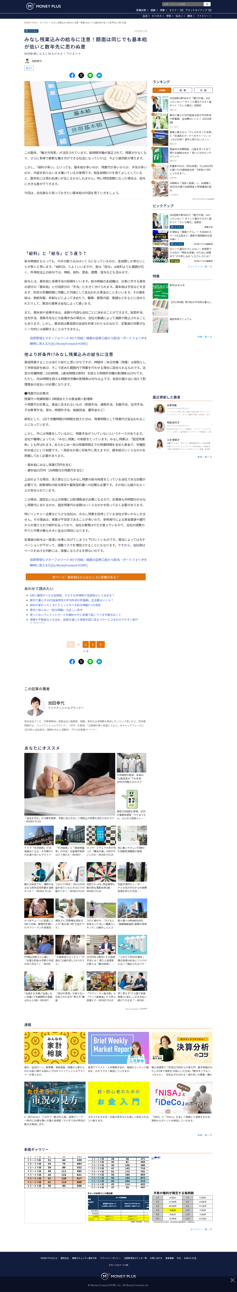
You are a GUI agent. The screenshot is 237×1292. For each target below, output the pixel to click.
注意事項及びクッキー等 (135, 1257)
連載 (153, 10)
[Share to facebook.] (72, 75)
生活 (145, 16)
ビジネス (157, 16)
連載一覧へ (204, 1134)
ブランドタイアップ (198, 10)
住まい (179, 16)
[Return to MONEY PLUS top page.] (43, 6)
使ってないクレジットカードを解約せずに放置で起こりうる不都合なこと (75, 615)
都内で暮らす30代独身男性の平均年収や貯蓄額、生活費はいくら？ (71, 600)
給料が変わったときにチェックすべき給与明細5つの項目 (65, 605)
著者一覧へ (204, 456)
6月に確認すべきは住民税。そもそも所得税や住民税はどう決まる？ (72, 595)
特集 (162, 10)
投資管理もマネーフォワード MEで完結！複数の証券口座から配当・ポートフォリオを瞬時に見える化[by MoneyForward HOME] (88, 341)
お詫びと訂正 (190, 1257)
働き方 (29, 68)
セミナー (176, 10)
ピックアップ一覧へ (199, 266)
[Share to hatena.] (99, 75)
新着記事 (141, 10)
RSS (179, 1257)
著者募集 (170, 1257)
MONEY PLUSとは (49, 1257)
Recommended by (132, 1009)
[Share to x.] (81, 75)
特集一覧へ (204, 336)
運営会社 (65, 1257)
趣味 (189, 16)
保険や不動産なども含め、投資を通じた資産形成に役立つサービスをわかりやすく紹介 (84, 619)
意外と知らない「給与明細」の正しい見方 (56, 610)
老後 (168, 16)
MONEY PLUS (30, 22)
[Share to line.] (90, 75)
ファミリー (203, 16)
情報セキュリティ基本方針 (84, 1257)
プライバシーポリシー (110, 1257)
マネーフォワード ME (118, 1264)
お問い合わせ (156, 1257)
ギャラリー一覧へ (200, 1229)
